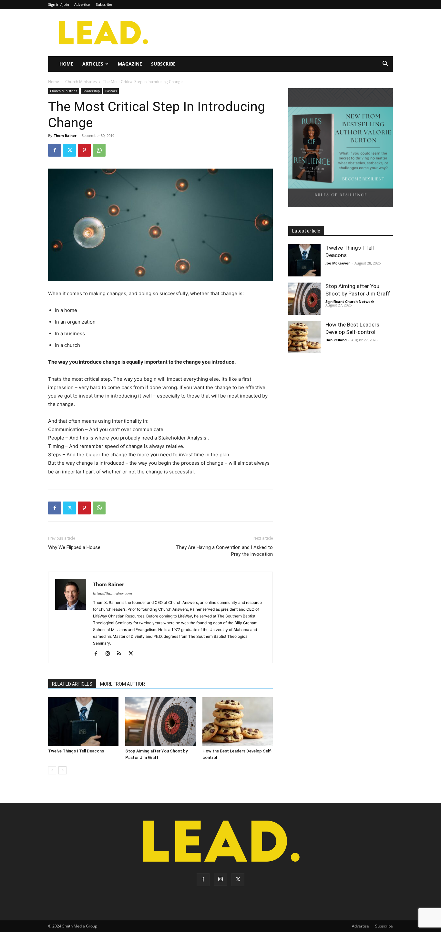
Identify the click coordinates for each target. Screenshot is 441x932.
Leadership (91, 90)
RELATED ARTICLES (72, 684)
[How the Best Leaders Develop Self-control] (237, 721)
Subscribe (104, 4)
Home (66, 64)
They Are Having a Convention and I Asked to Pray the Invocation (224, 550)
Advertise (82, 4)
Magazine (130, 64)
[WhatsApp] (99, 150)
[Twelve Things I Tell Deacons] (83, 721)
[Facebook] (54, 150)
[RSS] (121, 654)
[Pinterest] (84, 150)
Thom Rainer (65, 135)
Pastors (111, 90)
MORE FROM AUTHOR (122, 684)
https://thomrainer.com (112, 593)
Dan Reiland (336, 339)
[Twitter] (69, 150)
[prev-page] (52, 770)
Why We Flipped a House (74, 547)
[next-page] (62, 770)
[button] (385, 64)
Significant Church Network (349, 301)
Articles (92, 64)
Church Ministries (81, 81)
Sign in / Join (58, 4)
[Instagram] (110, 654)
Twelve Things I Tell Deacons (76, 751)
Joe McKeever (337, 263)
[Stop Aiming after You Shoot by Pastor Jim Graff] (160, 721)
